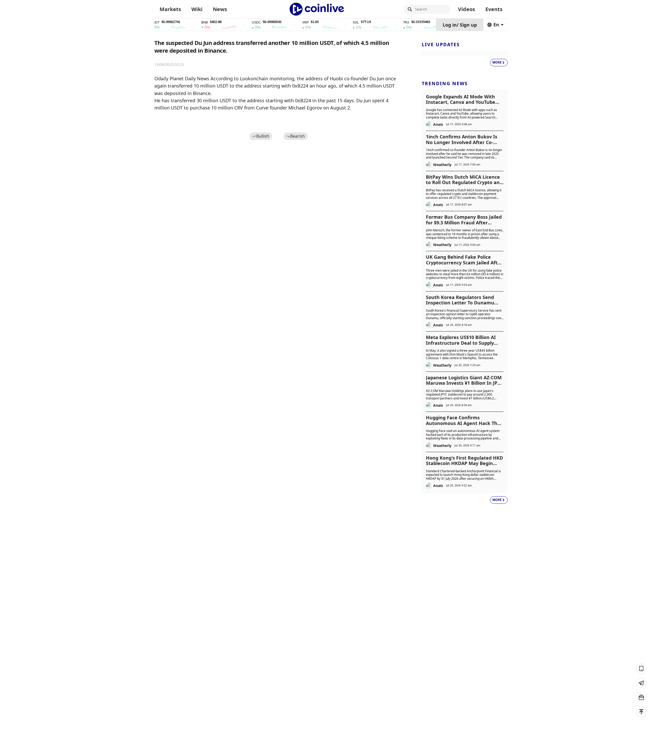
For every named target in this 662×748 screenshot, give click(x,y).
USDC (244, 22)
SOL (344, 22)
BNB (192, 22)
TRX (394, 22)
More (497, 62)
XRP (293, 22)
